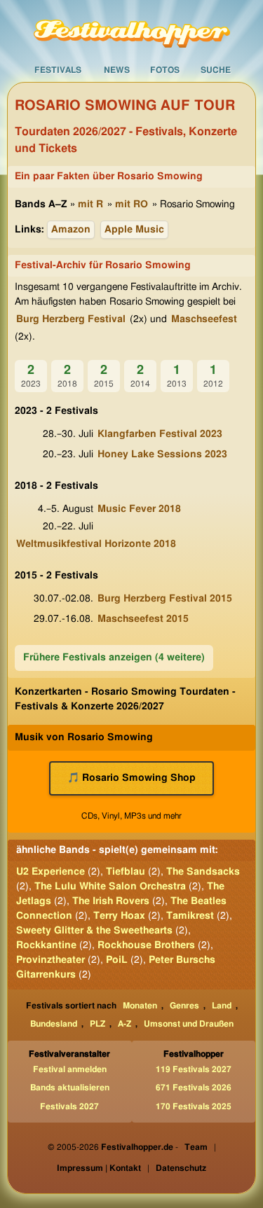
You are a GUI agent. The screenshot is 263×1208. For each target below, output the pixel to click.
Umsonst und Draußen (189, 1024)
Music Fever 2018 (139, 509)
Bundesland (53, 1024)
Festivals (57, 70)
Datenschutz (181, 1168)
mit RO (131, 204)
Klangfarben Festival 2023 (159, 434)
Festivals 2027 (69, 1106)
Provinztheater (50, 960)
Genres (184, 1005)
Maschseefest (204, 319)
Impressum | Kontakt (99, 1168)
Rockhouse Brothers (146, 945)
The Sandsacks (203, 872)
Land (221, 1005)
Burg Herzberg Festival (71, 319)
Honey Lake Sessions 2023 (162, 454)
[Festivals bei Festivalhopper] (132, 29)
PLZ (97, 1024)
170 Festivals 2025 (193, 1106)
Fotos (165, 70)
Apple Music (134, 230)
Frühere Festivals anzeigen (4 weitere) (114, 657)
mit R (90, 204)
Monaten (140, 1005)
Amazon (70, 230)
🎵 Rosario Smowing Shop (131, 778)
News (117, 70)
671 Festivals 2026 (193, 1087)
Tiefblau (125, 872)
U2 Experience (50, 872)
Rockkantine (46, 945)
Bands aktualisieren (69, 1087)
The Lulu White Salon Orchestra (110, 886)
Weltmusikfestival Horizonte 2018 (96, 544)
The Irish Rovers (110, 901)
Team (196, 1147)
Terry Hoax (119, 916)
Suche (216, 70)
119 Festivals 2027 (193, 1069)
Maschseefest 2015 (143, 619)
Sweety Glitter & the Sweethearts (94, 931)
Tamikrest (190, 916)
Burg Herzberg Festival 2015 (164, 599)
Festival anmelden (70, 1069)
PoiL (117, 960)
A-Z (124, 1024)
